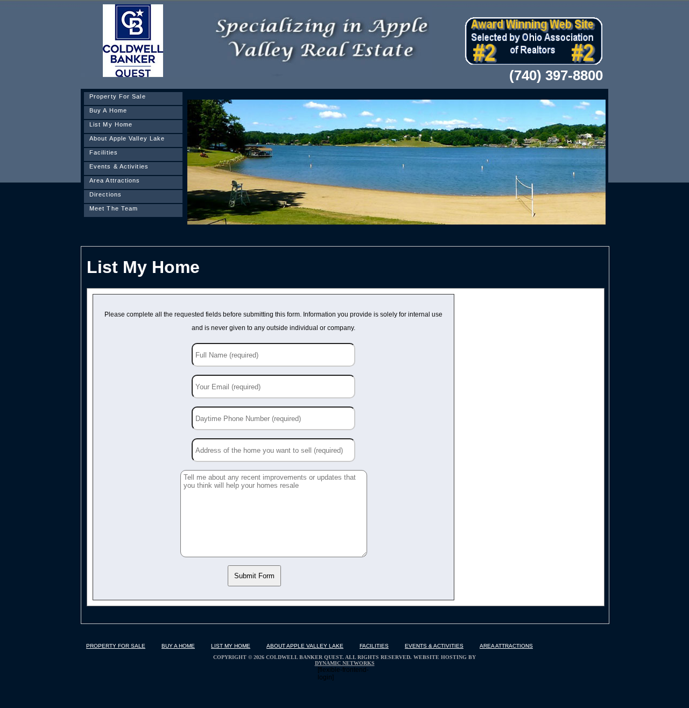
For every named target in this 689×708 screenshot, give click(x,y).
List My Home (110, 124)
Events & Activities (119, 166)
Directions (105, 194)
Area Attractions (114, 180)
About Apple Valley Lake (127, 138)
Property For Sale (117, 96)
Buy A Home (108, 110)
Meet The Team (113, 208)
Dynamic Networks (345, 663)
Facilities (103, 152)
